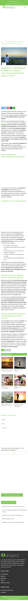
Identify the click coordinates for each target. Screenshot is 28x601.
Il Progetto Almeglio (9, 3)
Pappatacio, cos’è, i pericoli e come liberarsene (13, 522)
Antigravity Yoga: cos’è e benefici (19, 387)
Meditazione (7, 350)
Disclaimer (3, 592)
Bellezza (3, 576)
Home (2, 42)
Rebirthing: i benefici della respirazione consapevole (19, 405)
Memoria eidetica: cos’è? (8, 518)
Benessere (3, 578)
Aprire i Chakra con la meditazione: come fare (7, 404)
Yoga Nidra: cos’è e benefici (18, 370)
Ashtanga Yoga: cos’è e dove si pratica (7, 387)
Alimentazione (4, 574)
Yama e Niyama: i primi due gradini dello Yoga (7, 370)
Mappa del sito (17, 3)
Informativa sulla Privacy (7, 590)
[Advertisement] (14, 24)
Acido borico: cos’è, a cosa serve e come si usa (13, 506)
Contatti (21, 3)
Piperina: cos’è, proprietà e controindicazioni (12, 515)
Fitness (2, 580)
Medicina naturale (5, 582)
